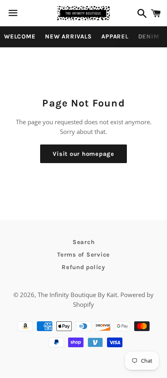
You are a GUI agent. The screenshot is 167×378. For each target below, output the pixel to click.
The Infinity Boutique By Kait (77, 295)
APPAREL (114, 36)
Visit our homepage (83, 153)
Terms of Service (83, 254)
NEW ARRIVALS (68, 36)
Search (84, 242)
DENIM (148, 36)
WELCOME (19, 36)
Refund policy (83, 267)
